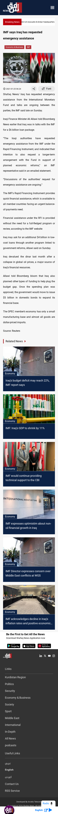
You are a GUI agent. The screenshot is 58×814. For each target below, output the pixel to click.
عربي (8, 764)
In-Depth (10, 731)
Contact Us (12, 784)
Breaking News (12, 22)
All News (10, 738)
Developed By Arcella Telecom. (29, 802)
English (9, 770)
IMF (28, 47)
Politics (9, 684)
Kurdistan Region (15, 677)
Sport (8, 711)
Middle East (12, 718)
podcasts (10, 745)
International (13, 724)
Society (9, 704)
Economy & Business (14, 47)
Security (10, 690)
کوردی (8, 777)
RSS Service (12, 790)
